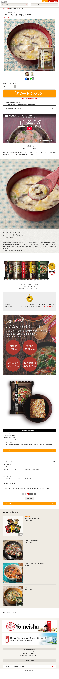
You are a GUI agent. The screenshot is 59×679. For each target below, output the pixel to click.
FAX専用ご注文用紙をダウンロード (15, 666)
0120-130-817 (30, 653)
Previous (5, 45)
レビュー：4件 (7, 17)
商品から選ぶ (5, 4)
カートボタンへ (9, 450)
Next (54, 45)
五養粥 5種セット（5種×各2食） (30, 281)
